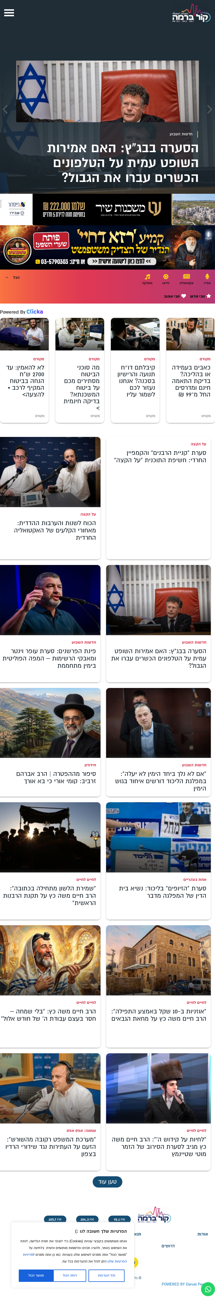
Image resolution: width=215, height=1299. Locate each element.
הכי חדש (198, 296)
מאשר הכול (36, 1275)
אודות (202, 1234)
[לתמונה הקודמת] (210, 109)
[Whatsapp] (208, 1289)
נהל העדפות (106, 1275)
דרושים (168, 1246)
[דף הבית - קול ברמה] (191, 23)
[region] (72, 1255)
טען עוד (107, 1181)
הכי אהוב (172, 296)
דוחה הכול (70, 1275)
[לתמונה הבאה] (5, 109)
